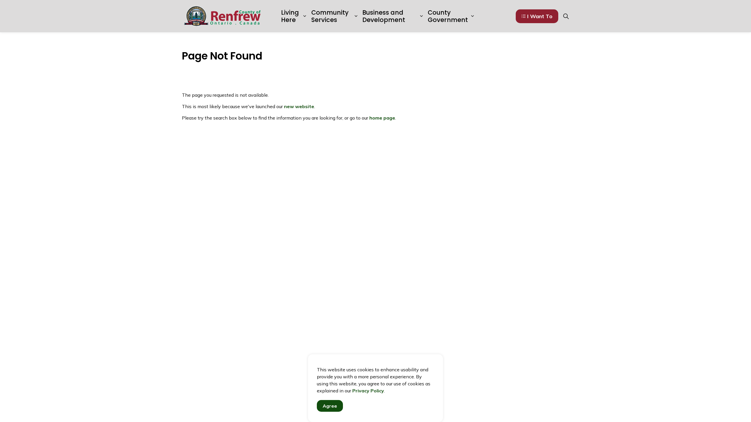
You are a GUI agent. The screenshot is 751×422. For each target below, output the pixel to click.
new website (299, 106)
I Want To (539, 16)
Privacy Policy (368, 391)
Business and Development (383, 16)
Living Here (290, 16)
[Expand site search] (566, 16)
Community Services (330, 16)
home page (382, 118)
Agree (330, 406)
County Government (448, 16)
